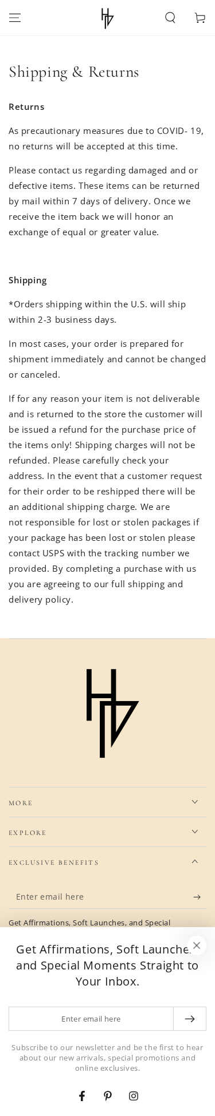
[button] (170, 17)
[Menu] (15, 17)
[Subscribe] (199, 897)
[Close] (196, 945)
